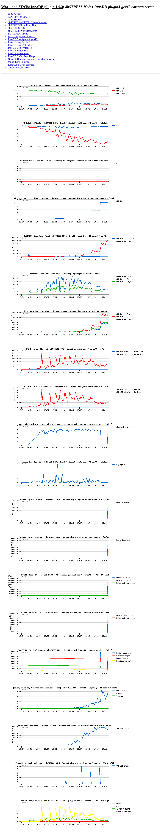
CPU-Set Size (15, 19)
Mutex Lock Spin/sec (18, 62)
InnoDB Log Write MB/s (20, 45)
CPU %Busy (14, 14)
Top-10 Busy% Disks (18, 67)
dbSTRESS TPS (16, 28)
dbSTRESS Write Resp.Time (22, 30)
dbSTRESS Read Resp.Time (22, 25)
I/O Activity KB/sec (18, 33)
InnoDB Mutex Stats (18, 50)
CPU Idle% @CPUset (19, 16)
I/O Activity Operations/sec (21, 36)
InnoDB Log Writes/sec (20, 47)
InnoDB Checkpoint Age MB (23, 39)
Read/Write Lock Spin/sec (21, 64)
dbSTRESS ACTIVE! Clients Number (27, 22)
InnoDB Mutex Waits (18, 53)
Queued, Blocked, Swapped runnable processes (31, 59)
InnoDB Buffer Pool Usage (21, 56)
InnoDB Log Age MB (19, 42)
